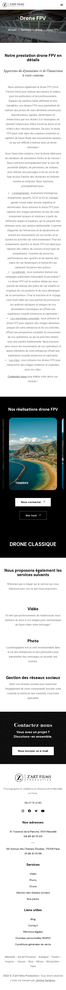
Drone (39, 29)
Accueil (12, 29)
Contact (33, 925)
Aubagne (44, 956)
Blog (33, 919)
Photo (33, 640)
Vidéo (33, 608)
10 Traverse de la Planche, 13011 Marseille (33, 831)
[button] (61, 5)
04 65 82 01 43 (33, 836)
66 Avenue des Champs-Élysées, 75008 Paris (33, 849)
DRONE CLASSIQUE (33, 544)
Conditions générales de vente (33, 944)
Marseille (10, 956)
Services (26, 29)
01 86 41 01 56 (33, 853)
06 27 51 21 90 (33, 802)
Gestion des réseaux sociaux (33, 677)
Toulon (55, 956)
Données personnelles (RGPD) (33, 938)
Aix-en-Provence (27, 956)
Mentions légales (33, 931)
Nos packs (33, 899)
